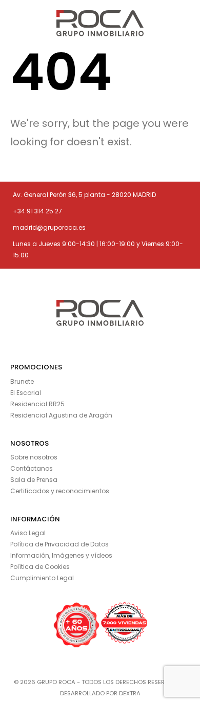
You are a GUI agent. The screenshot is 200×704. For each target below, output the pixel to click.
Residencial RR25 (37, 404)
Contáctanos (31, 468)
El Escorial (25, 392)
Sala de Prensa (33, 479)
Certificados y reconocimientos (59, 491)
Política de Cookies (40, 566)
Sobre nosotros (33, 457)
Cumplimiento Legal (42, 578)
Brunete (22, 381)
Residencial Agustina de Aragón (61, 415)
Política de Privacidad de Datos (59, 544)
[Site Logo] (100, 23)
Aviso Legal (28, 533)
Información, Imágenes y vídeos (61, 555)
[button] (13, 23)
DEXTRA (130, 693)
